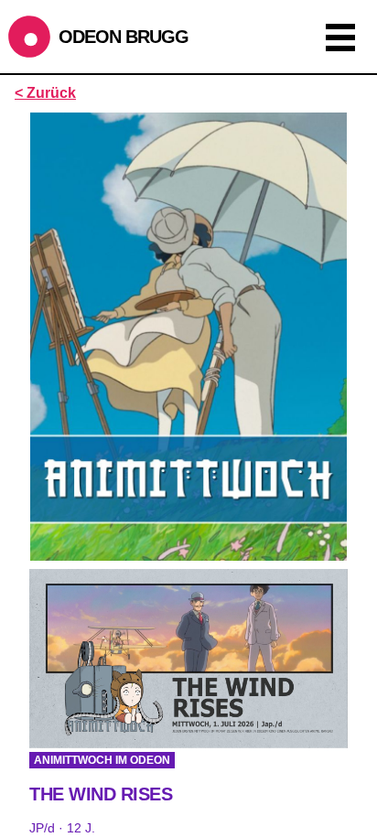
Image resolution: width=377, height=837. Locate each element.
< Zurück (45, 93)
